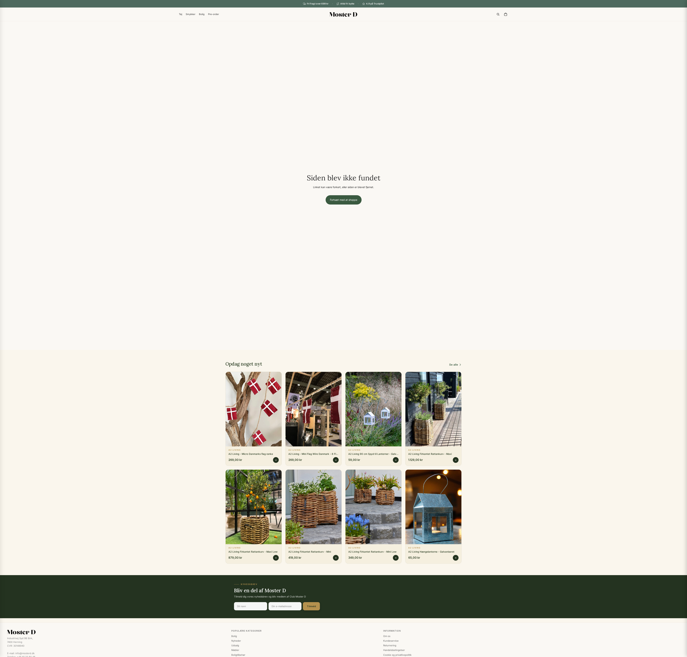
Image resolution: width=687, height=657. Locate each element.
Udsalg (235, 645)
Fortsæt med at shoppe (343, 199)
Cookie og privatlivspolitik (397, 654)
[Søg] (498, 14)
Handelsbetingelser (394, 650)
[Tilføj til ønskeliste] (276, 377)
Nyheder (236, 640)
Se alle (453, 364)
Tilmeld (311, 606)
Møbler (235, 650)
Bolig (234, 636)
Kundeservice (391, 640)
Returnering (389, 645)
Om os (386, 636)
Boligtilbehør (238, 654)
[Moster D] (115, 632)
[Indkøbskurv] (506, 14)
